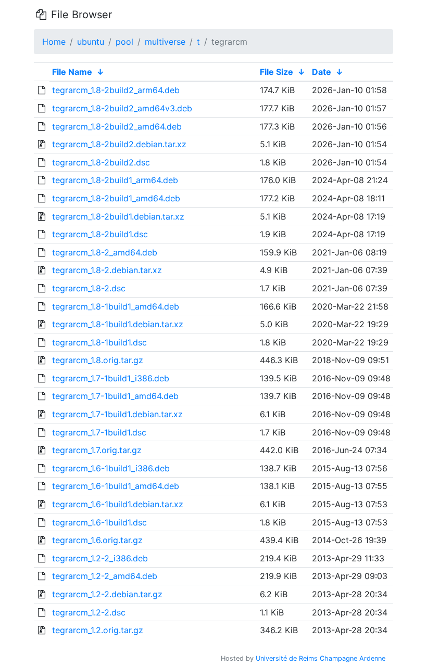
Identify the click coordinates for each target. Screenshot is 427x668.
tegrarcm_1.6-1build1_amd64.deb (115, 486)
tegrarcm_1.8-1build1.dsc (99, 342)
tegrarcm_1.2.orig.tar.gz (97, 630)
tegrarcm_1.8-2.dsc (88, 288)
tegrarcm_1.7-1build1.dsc (99, 432)
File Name (72, 72)
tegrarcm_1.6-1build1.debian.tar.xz (117, 504)
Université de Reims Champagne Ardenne (320, 658)
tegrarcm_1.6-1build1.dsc (99, 522)
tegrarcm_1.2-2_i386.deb (100, 558)
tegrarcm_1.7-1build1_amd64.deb (115, 396)
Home (54, 41)
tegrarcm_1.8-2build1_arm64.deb (115, 180)
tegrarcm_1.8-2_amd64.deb (104, 252)
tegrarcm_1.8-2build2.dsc (101, 162)
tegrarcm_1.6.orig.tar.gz (97, 540)
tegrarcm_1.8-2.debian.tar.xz (107, 270)
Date (321, 72)
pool (124, 41)
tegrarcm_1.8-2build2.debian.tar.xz (119, 144)
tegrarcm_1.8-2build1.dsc (100, 234)
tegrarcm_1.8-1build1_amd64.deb (115, 306)
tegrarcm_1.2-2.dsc (88, 612)
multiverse (165, 41)
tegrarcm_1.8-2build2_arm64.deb (116, 90)
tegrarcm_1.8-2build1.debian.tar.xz (118, 216)
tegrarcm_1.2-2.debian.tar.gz (107, 594)
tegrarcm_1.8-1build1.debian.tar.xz (117, 324)
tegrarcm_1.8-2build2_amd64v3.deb (122, 108)
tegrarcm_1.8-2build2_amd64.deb (117, 126)
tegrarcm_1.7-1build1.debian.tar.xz (117, 414)
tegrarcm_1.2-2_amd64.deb (104, 576)
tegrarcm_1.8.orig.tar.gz (97, 360)
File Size (276, 72)
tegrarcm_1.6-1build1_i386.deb (111, 468)
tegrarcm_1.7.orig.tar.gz (97, 450)
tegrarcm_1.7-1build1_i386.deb (110, 378)
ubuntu (90, 41)
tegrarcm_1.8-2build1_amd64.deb (116, 198)
